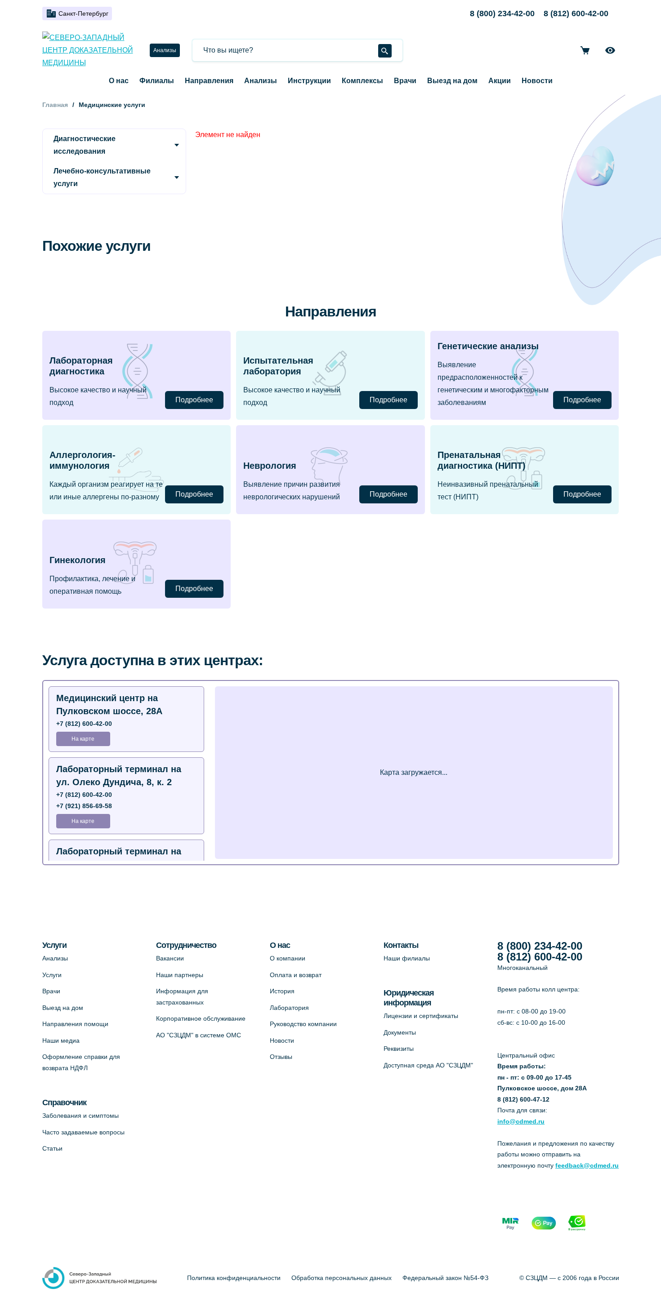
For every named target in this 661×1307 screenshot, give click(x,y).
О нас (119, 80)
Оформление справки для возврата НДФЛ (81, 1062)
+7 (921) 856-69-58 (84, 805)
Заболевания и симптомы (80, 1115)
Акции (499, 80)
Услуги (52, 974)
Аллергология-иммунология (82, 460)
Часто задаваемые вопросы (83, 1132)
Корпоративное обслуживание (201, 1018)
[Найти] (385, 51)
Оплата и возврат (296, 974)
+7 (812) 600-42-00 (84, 723)
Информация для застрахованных (182, 996)
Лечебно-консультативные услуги (102, 177)
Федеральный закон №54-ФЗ (445, 1277)
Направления (209, 80)
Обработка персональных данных (341, 1277)
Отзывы (281, 1056)
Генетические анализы (488, 346)
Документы (400, 1032)
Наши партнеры (179, 974)
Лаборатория (289, 1007)
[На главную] (90, 50)
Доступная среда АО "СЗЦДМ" (428, 1065)
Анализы (164, 50)
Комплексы (362, 80)
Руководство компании (303, 1023)
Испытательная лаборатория (278, 366)
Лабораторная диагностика (81, 366)
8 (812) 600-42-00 (576, 13)
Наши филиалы (407, 958)
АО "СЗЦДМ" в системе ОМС (198, 1035)
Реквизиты (399, 1048)
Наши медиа (61, 1040)
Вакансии (170, 958)
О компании (287, 958)
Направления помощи (75, 1023)
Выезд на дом (452, 80)
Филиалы (156, 80)
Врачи (405, 80)
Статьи (52, 1148)
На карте (82, 739)
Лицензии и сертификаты (421, 1015)
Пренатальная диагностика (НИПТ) (482, 460)
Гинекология (77, 560)
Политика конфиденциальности (234, 1277)
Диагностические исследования (85, 145)
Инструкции (309, 80)
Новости (537, 80)
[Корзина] (585, 50)
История (282, 991)
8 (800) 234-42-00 (502, 13)
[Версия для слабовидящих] (610, 50)
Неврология (269, 466)
